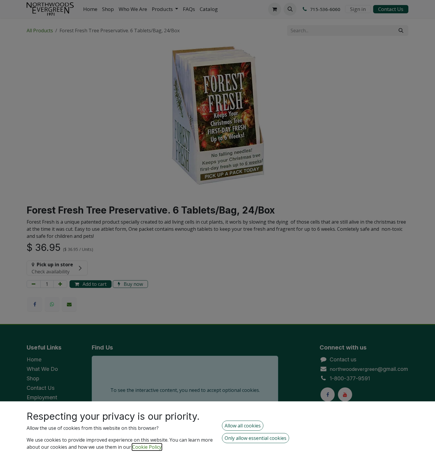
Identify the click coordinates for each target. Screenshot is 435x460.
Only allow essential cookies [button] (255, 438)
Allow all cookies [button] (243, 425)
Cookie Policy (147, 447)
